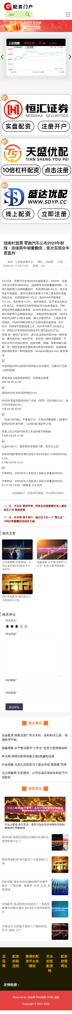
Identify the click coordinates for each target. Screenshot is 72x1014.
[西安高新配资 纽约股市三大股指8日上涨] (17, 583)
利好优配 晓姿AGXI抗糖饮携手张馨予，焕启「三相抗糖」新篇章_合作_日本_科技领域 (26, 885)
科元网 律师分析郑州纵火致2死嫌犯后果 (28, 756)
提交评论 (14, 707)
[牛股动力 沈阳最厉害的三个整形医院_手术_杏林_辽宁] (60, 931)
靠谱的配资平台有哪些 (32, 961)
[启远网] (19, 6)
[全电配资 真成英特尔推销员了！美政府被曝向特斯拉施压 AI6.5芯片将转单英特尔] (60, 909)
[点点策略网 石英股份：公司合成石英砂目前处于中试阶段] (17, 549)
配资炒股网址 (64, 961)
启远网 (4, 961)
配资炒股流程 (15, 961)
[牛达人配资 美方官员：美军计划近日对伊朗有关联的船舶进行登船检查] (35, 809)
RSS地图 (41, 997)
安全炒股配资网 (49, 963)
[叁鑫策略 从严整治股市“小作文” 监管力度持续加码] (52, 549)
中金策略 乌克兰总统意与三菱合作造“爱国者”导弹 (34, 764)
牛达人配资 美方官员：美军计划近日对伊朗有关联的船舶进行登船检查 (35, 825)
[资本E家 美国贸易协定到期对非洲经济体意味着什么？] (60, 842)
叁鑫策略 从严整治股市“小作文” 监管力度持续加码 (34, 748)
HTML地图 (53, 997)
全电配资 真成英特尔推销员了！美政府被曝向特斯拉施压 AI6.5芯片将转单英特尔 (26, 907)
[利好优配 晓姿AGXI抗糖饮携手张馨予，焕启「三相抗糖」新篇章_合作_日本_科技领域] (60, 887)
